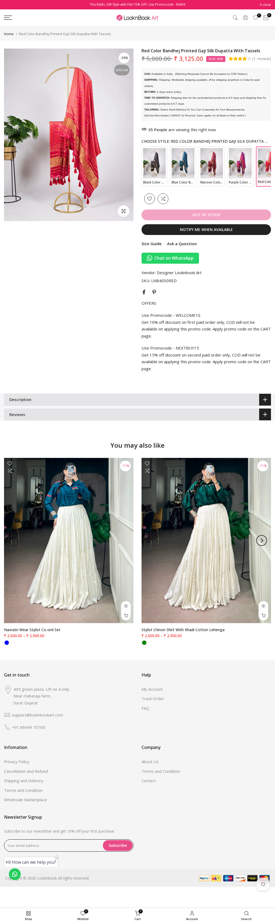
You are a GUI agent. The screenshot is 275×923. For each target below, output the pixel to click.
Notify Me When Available (206, 229)
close (10, 4)
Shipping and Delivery (24, 780)
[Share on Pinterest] (154, 292)
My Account (152, 689)
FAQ (145, 708)
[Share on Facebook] (144, 292)
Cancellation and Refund (26, 771)
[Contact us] (15, 874)
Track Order (153, 698)
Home (9, 34)
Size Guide (152, 243)
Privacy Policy (16, 761)
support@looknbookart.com (37, 715)
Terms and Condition (23, 790)
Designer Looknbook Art (179, 272)
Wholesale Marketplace (25, 799)
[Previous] (13, 540)
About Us (150, 761)
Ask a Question (182, 243)
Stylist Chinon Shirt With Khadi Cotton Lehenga (183, 629)
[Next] (261, 540)
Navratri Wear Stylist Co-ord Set (32, 629)
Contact (149, 780)
